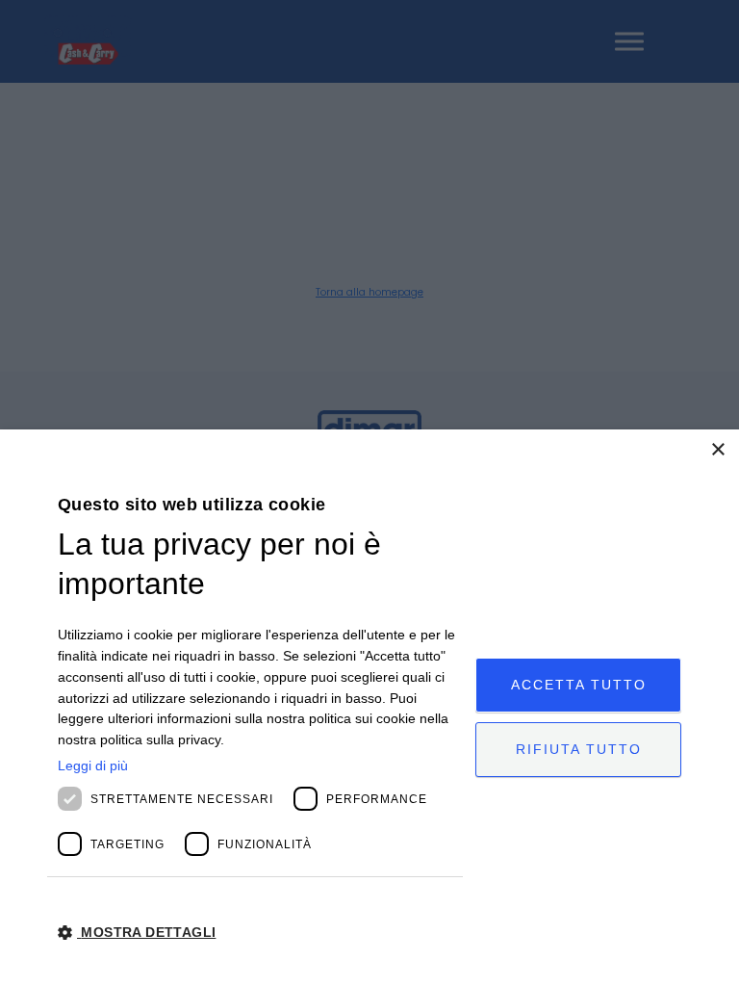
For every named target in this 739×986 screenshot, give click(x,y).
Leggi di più (93, 765)
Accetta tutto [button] (579, 684)
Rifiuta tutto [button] (579, 749)
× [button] (717, 450)
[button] (260, 933)
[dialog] (369, 707)
